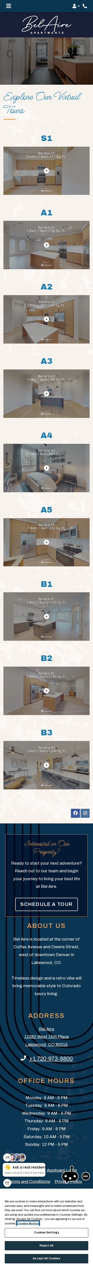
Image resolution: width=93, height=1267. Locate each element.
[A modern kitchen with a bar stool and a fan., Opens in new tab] (46, 765)
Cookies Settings (46, 1232)
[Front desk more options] (86, 1176)
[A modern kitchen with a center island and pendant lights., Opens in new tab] (46, 616)
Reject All (46, 1245)
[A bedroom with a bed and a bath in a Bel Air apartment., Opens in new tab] (46, 393)
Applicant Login (62, 1170)
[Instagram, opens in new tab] (85, 813)
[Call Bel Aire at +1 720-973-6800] (85, 6)
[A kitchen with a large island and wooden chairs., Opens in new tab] (46, 468)
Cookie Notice (28, 1223)
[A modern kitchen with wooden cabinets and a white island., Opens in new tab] (46, 245)
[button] (76, 6)
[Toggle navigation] (9, 6)
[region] (46, 1228)
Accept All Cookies (46, 1258)
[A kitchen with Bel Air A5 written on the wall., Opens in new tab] (46, 542)
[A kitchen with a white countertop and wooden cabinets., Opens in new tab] (46, 319)
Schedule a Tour (46, 904)
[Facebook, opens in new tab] (75, 813)
